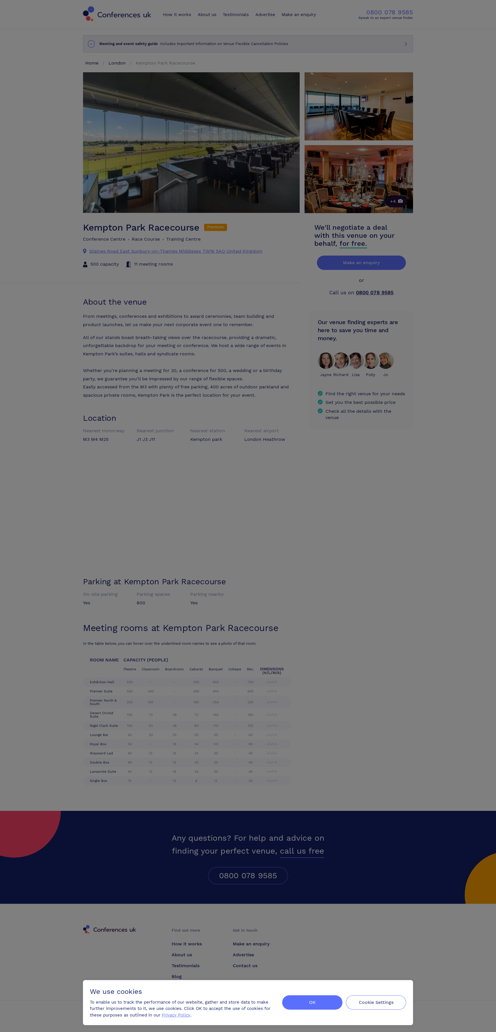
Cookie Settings (376, 1002)
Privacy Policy (176, 1015)
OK (312, 1002)
